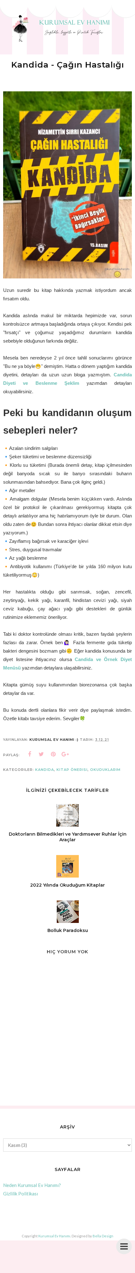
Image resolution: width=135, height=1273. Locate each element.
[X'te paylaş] (41, 754)
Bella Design (103, 1236)
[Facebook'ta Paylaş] (29, 754)
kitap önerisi (72, 769)
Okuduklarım (105, 769)
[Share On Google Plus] (65, 754)
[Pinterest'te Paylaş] (53, 754)
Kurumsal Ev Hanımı (54, 1236)
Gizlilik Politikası (20, 1193)
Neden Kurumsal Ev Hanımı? (32, 1185)
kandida (44, 769)
